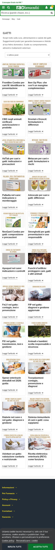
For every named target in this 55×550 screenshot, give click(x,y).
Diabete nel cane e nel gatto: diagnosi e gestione (13, 420)
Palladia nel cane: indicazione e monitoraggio (11, 198)
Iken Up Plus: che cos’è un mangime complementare (38, 85)
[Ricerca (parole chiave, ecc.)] (52, 12)
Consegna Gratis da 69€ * (12, 3)
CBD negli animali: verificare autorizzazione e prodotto (12, 123)
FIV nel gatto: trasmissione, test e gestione (12, 344)
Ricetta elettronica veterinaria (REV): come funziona (37, 457)
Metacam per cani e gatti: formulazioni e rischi (38, 161)
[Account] (46, 7)
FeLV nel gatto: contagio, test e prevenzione (10, 308)
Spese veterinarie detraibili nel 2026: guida (12, 381)
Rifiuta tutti (14, 546)
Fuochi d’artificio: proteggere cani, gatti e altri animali (39, 271)
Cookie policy (8, 540)
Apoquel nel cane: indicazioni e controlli (13, 269)
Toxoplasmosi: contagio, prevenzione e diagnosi (36, 382)
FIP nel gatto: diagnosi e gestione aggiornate (38, 308)
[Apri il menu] (3, 7)
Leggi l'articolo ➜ (9, 95)
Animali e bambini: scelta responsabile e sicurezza (39, 344)
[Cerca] (8, 7)
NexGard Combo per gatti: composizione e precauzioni (13, 234)
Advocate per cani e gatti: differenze (38, 196)
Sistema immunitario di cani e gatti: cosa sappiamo (39, 420)
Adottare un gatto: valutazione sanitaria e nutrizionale (13, 457)
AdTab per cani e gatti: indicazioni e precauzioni (12, 161)
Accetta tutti (40, 546)
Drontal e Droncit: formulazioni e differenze (37, 122)
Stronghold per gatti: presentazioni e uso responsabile (39, 234)
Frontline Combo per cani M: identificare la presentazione (13, 85)
